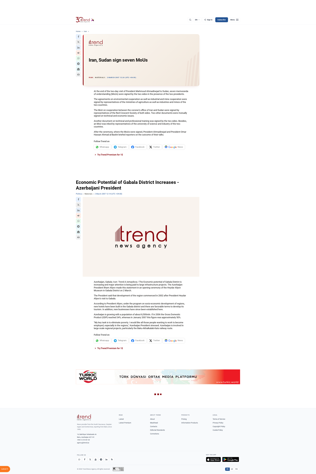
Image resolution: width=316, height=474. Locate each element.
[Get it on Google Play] (230, 459)
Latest (121, 419)
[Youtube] (95, 459)
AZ (232, 469)
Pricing (184, 419)
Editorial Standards (157, 430)
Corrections (154, 434)
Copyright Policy (219, 426)
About (152, 419)
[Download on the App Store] (213, 459)
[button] (78, 36)
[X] (90, 459)
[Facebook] (84, 459)
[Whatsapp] (79, 459)
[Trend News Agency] (84, 417)
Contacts (153, 426)
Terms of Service (219, 419)
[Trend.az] (85, 19)
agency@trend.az (83, 443)
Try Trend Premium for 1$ (110, 154)
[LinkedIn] (106, 459)
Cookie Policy (218, 430)
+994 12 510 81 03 (83, 440)
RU (237, 469)
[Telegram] (101, 459)
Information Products (189, 423)
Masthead (154, 423)
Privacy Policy (218, 423)
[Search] (190, 19)
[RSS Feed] (112, 459)
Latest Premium (125, 423)
